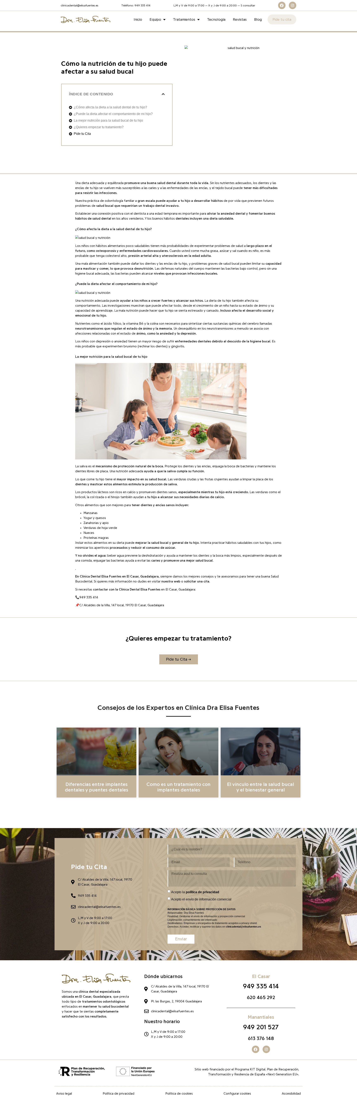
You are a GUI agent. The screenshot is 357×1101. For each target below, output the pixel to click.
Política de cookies (179, 1093)
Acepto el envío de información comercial (201, 899)
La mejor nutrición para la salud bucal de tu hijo (108, 120)
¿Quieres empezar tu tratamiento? (99, 127)
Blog (258, 19)
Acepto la (195, 892)
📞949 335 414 (86, 597)
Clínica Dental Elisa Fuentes (100, 576)
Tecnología (216, 19)
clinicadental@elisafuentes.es (79, 5)
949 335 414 (261, 986)
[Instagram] (292, 5)
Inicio (138, 19)
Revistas (240, 19)
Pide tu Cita (82, 133)
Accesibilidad (291, 1093)
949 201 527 (261, 1027)
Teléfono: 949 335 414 (135, 5)
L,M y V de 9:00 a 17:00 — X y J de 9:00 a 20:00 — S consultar (214, 5)
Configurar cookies (237, 1093)
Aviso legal (64, 1093)
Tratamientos (184, 19)
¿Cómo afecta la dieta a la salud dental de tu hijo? (110, 107)
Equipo (155, 19)
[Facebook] (282, 5)
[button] (163, 94)
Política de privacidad (118, 1093)
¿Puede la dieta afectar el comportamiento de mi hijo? (113, 114)
